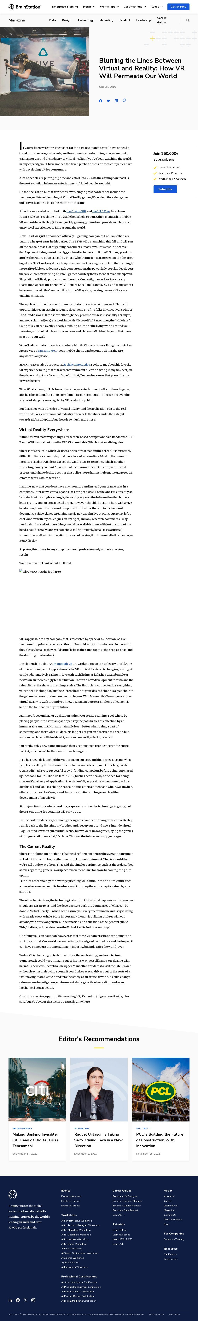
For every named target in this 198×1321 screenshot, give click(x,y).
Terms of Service (156, 1314)
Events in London (70, 1201)
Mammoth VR (63, 664)
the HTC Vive (101, 211)
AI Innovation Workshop (74, 1267)
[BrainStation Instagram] (33, 1300)
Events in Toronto (70, 1205)
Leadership (143, 20)
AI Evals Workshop (71, 1248)
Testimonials (171, 1259)
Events (87, 7)
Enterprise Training (65, 7)
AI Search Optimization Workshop (79, 1253)
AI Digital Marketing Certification (78, 1300)
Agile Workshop (70, 1262)
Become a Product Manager (127, 1201)
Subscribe (165, 189)
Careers (168, 1201)
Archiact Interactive (76, 364)
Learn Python (119, 1230)
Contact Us (170, 1214)
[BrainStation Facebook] (18, 1300)
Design (66, 20)
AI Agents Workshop (72, 1257)
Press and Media (173, 1219)
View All (117, 1214)
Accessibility (174, 1314)
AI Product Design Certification (78, 1296)
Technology (85, 20)
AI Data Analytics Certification (77, 1291)
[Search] (187, 20)
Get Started (178, 7)
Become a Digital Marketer (127, 1205)
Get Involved (171, 1205)
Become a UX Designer (125, 1196)
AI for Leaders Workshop (75, 1239)
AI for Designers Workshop (76, 1234)
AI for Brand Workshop (74, 1244)
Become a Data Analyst (125, 1210)
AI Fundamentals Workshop (76, 1220)
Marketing (106, 20)
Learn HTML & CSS (122, 1239)
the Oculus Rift (76, 211)
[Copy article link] (124, 100)
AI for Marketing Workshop (76, 1230)
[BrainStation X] (25, 1300)
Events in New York (71, 1196)
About (155, 7)
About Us (169, 1196)
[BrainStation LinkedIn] (10, 1300)
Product (124, 20)
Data (52, 20)
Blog (166, 1224)
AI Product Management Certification (81, 1286)
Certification (170, 1254)
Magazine (169, 1210)
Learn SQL (118, 1244)
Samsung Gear (47, 350)
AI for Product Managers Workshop (80, 1225)
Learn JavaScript (121, 1234)
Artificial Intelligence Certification (79, 1282)
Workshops (107, 7)
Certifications (133, 7)
